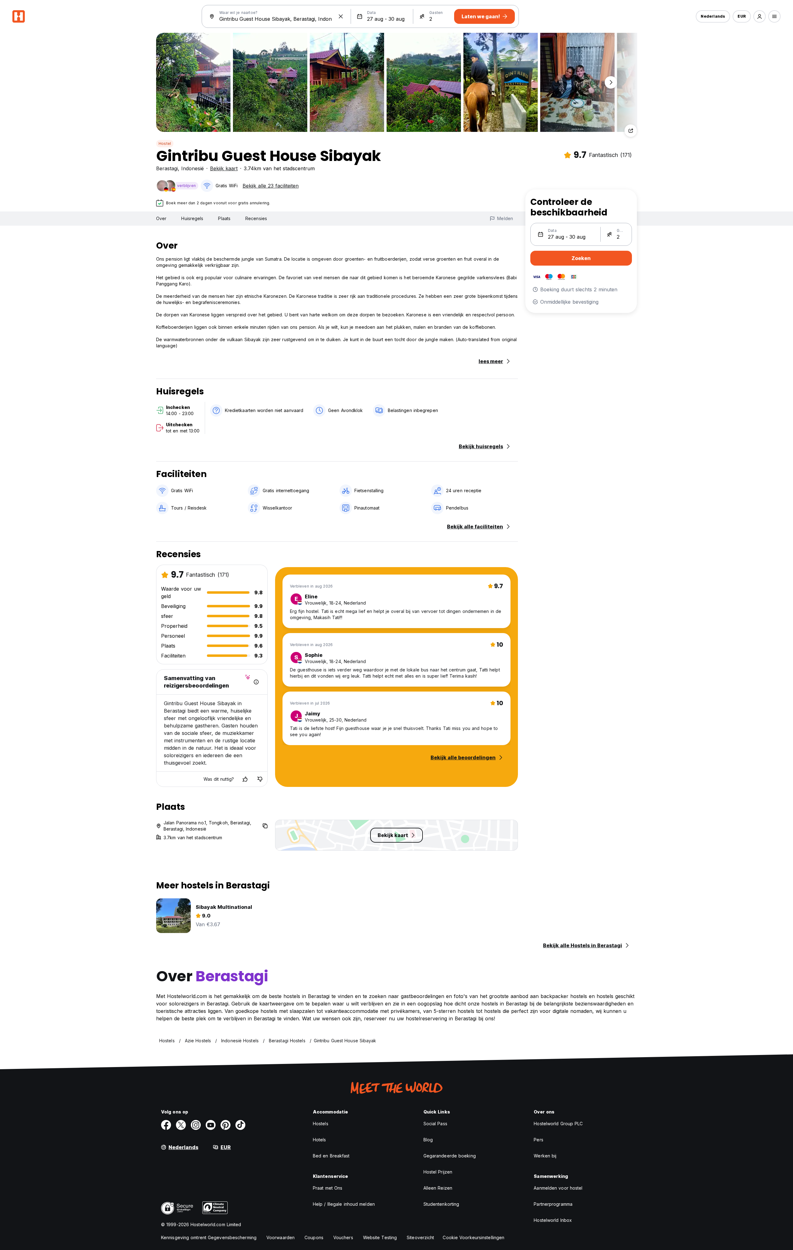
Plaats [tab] (224, 218)
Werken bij (545, 1155)
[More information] (256, 682)
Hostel (165, 143)
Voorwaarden (280, 1237)
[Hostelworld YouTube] (211, 1125)
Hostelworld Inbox (553, 1220)
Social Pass (435, 1123)
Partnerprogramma (553, 1204)
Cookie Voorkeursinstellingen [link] (473, 1237)
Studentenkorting (441, 1204)
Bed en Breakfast (331, 1155)
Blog (428, 1139)
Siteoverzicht (420, 1237)
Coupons (313, 1237)
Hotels (319, 1139)
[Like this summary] (245, 779)
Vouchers (343, 1237)
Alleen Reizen (437, 1188)
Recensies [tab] (256, 218)
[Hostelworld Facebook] (166, 1125)
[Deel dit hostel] (630, 130)
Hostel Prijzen (437, 1171)
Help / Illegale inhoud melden (344, 1204)
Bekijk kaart (224, 168)
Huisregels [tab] (192, 218)
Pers (538, 1139)
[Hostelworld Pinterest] (225, 1125)
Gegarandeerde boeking (449, 1155)
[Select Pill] (759, 16)
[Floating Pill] (611, 82)
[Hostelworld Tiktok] (240, 1125)
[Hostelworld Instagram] (196, 1125)
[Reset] (340, 16)
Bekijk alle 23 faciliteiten (271, 186)
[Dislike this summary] (260, 779)
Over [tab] (161, 218)
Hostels (320, 1123)
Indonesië (192, 168)
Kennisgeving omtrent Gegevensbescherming (208, 1237)
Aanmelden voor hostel (558, 1188)
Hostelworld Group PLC (558, 1123)
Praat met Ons (327, 1188)
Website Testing (380, 1237)
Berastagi (167, 168)
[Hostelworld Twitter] (181, 1125)
